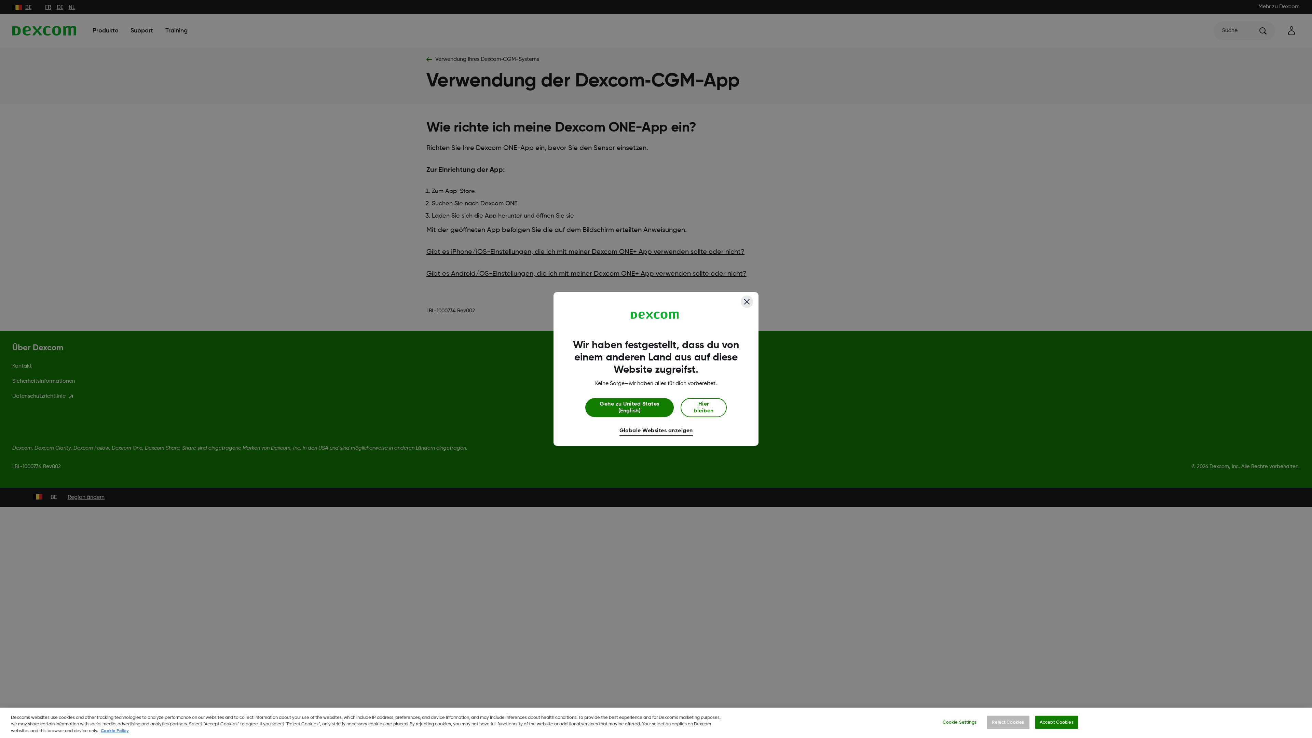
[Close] (747, 302)
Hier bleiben (703, 407)
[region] (656, 723)
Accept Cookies (1057, 722)
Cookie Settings (959, 722)
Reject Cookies (1008, 722)
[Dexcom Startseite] (655, 315)
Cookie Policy (115, 731)
